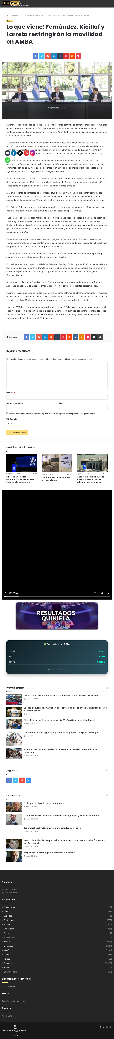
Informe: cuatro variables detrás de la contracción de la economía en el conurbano (60, 751)
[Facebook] (100, 1027)
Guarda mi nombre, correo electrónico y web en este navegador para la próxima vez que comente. (52, 413)
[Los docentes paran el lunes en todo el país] (57, 463)
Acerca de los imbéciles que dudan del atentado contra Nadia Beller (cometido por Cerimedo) (64, 841)
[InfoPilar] (15, 3)
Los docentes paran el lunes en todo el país (56, 478)
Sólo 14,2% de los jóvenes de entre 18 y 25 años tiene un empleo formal (59, 720)
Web (61, 403)
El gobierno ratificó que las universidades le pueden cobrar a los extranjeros (90, 479)
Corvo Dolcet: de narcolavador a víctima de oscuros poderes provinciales (62, 695)
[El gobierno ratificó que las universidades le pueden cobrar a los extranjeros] (92, 463)
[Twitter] (103, 1027)
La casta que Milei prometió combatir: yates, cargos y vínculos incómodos (62, 815)
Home (11, 15)
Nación (18, 15)
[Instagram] (110, 1027)
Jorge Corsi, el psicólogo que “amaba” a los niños (49, 852)
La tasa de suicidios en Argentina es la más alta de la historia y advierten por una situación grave (65, 709)
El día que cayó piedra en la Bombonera (44, 803)
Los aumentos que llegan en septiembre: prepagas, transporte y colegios (61, 732)
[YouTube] (107, 1027)
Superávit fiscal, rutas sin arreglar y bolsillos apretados (52, 828)
